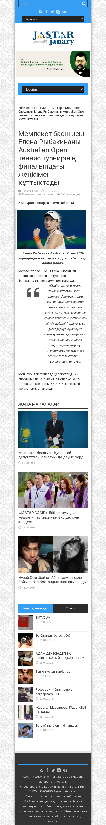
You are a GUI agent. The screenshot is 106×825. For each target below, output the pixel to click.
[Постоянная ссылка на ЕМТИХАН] (25, 629)
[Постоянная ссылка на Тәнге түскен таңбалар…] (25, 683)
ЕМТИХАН (43, 617)
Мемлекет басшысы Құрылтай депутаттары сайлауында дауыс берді (51, 455)
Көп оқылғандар (35, 608)
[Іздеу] (84, 3)
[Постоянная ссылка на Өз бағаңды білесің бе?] (25, 647)
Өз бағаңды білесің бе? (53, 635)
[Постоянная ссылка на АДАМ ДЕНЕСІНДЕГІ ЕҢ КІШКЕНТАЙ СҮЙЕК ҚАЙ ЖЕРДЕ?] (25, 665)
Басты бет (31, 108)
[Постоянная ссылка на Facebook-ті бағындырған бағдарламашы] (25, 701)
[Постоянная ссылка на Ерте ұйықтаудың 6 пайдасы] (25, 737)
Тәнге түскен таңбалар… (54, 671)
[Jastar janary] (53, 42)
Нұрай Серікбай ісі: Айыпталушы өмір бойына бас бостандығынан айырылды (52, 579)
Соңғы (70, 608)
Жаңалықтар (52, 108)
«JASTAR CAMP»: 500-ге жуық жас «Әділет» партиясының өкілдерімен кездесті (48, 517)
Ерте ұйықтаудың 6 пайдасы (57, 725)
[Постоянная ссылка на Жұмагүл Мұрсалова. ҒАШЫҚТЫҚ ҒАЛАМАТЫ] (25, 719)
